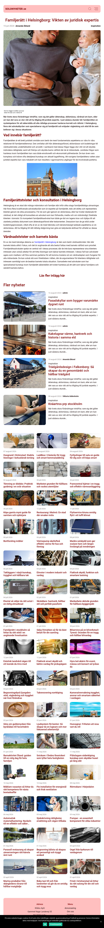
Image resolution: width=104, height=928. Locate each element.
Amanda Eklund (23, 26)
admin (65, 293)
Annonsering (70, 908)
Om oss (70, 911)
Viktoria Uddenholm (71, 396)
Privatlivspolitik (55, 924)
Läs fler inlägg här (52, 275)
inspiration (96, 26)
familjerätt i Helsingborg (45, 242)
